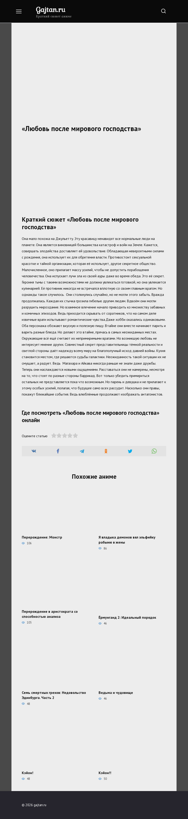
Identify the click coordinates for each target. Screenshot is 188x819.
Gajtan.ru (50, 9)
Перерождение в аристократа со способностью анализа (50, 613)
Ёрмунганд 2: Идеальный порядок (127, 617)
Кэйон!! (105, 772)
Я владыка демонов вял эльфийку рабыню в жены (127, 539)
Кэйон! (27, 772)
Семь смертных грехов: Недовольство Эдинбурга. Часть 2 (54, 695)
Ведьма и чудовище (116, 692)
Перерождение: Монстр (42, 537)
